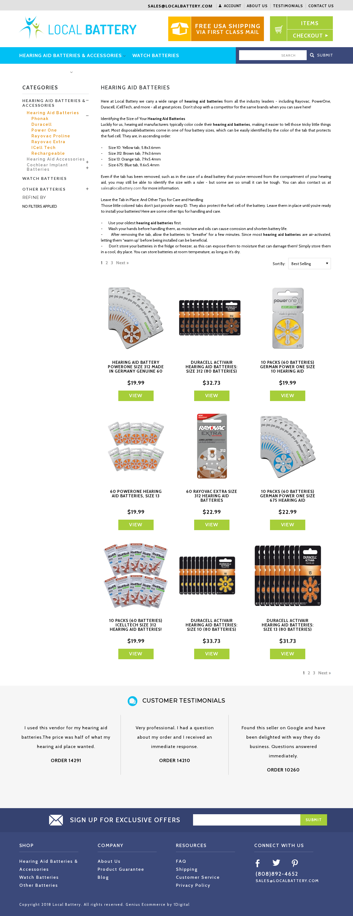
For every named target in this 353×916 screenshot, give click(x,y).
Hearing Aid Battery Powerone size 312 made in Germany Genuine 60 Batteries (136, 369)
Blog (103, 877)
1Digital (182, 904)
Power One (44, 130)
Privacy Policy (193, 885)
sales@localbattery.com (180, 6)
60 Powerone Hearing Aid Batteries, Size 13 (136, 493)
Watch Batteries (44, 178)
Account (232, 6)
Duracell (41, 124)
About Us (257, 6)
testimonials (288, 6)
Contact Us (321, 6)
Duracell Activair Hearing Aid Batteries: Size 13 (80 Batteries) (288, 625)
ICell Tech (43, 147)
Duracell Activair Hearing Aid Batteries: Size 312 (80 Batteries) (212, 367)
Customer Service (198, 877)
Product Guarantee (121, 869)
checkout (308, 36)
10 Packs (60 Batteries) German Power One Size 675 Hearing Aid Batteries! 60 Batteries (287, 498)
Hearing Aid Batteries (53, 113)
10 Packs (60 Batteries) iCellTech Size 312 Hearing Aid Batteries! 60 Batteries (135, 627)
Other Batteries (44, 189)
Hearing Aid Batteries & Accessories (54, 103)
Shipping (187, 869)
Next (121, 263)
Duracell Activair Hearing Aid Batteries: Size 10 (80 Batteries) (212, 625)
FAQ (181, 861)
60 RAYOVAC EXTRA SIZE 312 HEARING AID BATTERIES (211, 496)
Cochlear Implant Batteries (47, 167)
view (135, 395)
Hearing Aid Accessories (56, 159)
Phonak (40, 118)
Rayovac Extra (48, 142)
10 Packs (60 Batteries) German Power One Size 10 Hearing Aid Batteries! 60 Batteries (287, 369)
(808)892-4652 (277, 874)
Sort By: (279, 263)
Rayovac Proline (50, 136)
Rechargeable (48, 153)
